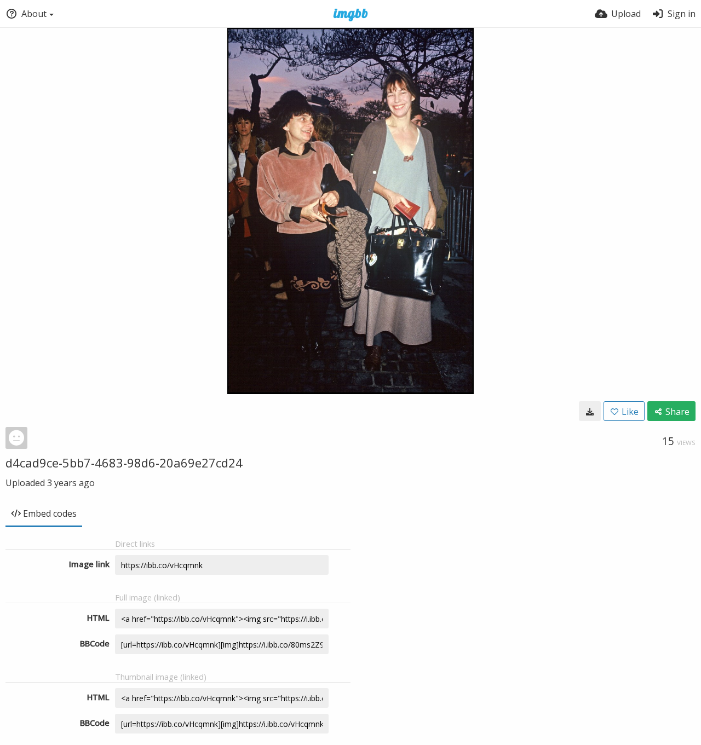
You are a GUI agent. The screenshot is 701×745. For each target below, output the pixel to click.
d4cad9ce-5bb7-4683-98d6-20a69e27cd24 (124, 462)
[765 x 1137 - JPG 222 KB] (590, 411)
